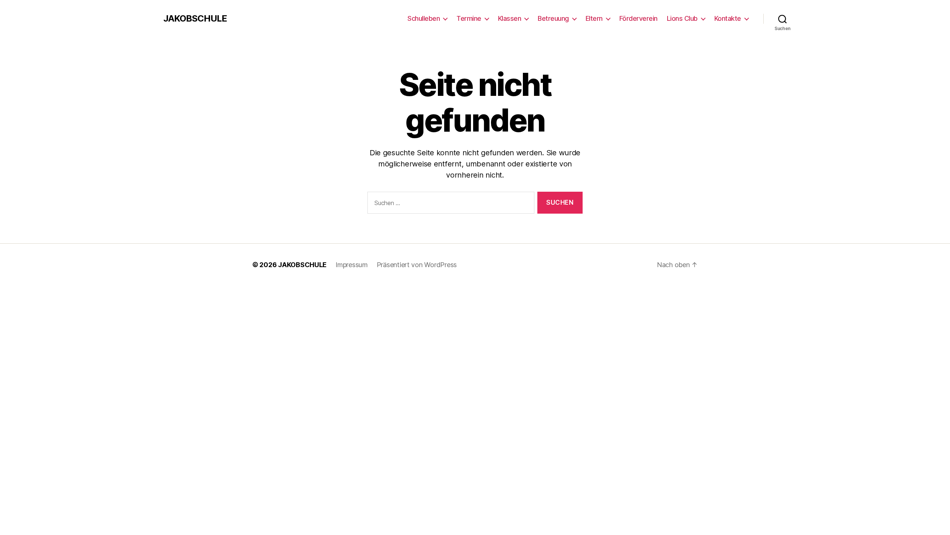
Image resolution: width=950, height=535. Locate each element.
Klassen (509, 18)
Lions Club (682, 18)
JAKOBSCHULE (195, 18)
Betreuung (553, 18)
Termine (468, 18)
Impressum (351, 265)
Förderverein (638, 18)
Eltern (594, 18)
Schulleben (423, 18)
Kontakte (727, 18)
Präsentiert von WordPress (417, 265)
